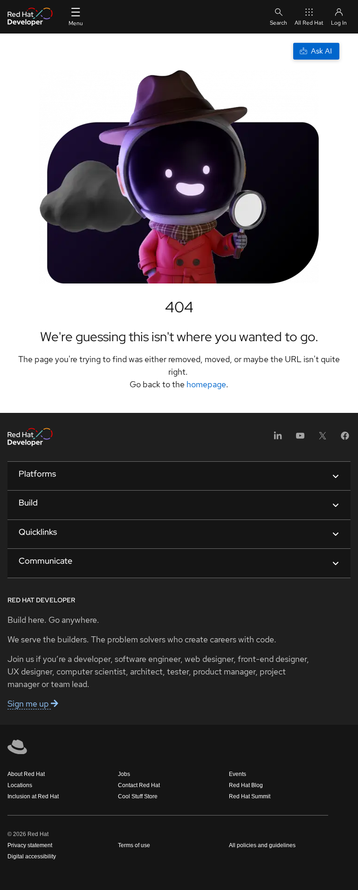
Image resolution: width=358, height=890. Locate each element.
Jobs (124, 774)
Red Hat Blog (246, 785)
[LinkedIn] (277, 439)
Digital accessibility (31, 856)
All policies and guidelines (262, 845)
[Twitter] (322, 439)
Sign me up (29, 703)
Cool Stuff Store (138, 796)
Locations (19, 785)
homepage (206, 384)
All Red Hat (309, 23)
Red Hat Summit (249, 796)
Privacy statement (29, 845)
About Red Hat (26, 774)
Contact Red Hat (139, 785)
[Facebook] (345, 439)
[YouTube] (300, 439)
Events (237, 774)
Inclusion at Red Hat (33, 796)
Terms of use (134, 845)
